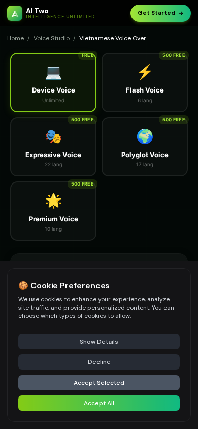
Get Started (156, 13)
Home (15, 38)
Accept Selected (99, 383)
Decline (99, 362)
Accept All (99, 403)
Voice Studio (52, 38)
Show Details (99, 342)
